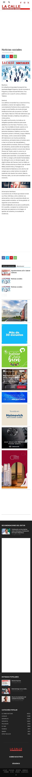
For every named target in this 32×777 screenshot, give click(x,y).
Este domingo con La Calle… (19, 689)
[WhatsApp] (15, 56)
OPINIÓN (17, 772)
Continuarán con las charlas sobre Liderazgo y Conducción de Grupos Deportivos (20, 531)
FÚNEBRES (6, 772)
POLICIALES (11, 770)
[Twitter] (28, 3)
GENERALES (25, 770)
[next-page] (5, 295)
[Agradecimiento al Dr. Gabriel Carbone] (6, 273)
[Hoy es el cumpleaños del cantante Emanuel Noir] (6, 699)
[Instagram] (24, 3)
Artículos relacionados (9, 266)
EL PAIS (12, 772)
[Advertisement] (16, 27)
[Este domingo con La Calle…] (6, 691)
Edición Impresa (16, 680)
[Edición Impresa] (6, 683)
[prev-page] (3, 295)
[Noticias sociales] (6, 281)
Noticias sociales (16, 279)
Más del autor (20, 266)
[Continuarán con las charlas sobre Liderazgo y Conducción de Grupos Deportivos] (6, 531)
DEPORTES (18, 770)
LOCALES (5, 770)
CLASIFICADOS (24, 772)
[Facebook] (21, 3)
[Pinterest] (11, 56)
